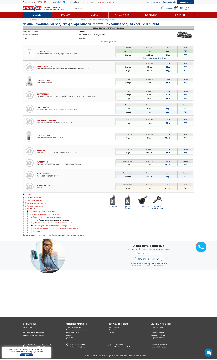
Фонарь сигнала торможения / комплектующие (53, 223)
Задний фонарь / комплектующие (48, 217)
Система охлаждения (35, 197)
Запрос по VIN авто (158, 335)
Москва (27, 2)
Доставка (65, 15)
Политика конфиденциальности (35, 332)
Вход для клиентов (158, 327)
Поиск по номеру (72, 332)
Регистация (155, 330)
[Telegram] (64, 2)
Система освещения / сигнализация (45, 214)
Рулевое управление (35, 206)
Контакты (180, 15)
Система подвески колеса (37, 203)
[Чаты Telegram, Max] (208, 353)
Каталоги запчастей (73, 327)
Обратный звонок (107, 2)
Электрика (31, 209)
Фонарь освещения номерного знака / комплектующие (56, 228)
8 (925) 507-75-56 (77, 347)
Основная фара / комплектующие (44, 211)
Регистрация (189, 9)
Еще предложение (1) (154, 58)
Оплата (94, 15)
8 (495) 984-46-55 (41, 2)
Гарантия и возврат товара (33, 335)
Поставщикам (151, 15)
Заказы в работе (157, 332)
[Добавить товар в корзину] (185, 51)
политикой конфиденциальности (154, 265)
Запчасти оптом (123, 15)
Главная (26, 19)
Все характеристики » (108, 42)
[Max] (59, 3)
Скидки (111, 332)
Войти (186, 7)
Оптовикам (112, 330)
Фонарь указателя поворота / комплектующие (53, 226)
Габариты (38, 231)
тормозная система (34, 200)
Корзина (169, 8)
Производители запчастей (76, 330)
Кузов (29, 195)
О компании (27, 327)
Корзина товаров (158, 338)
